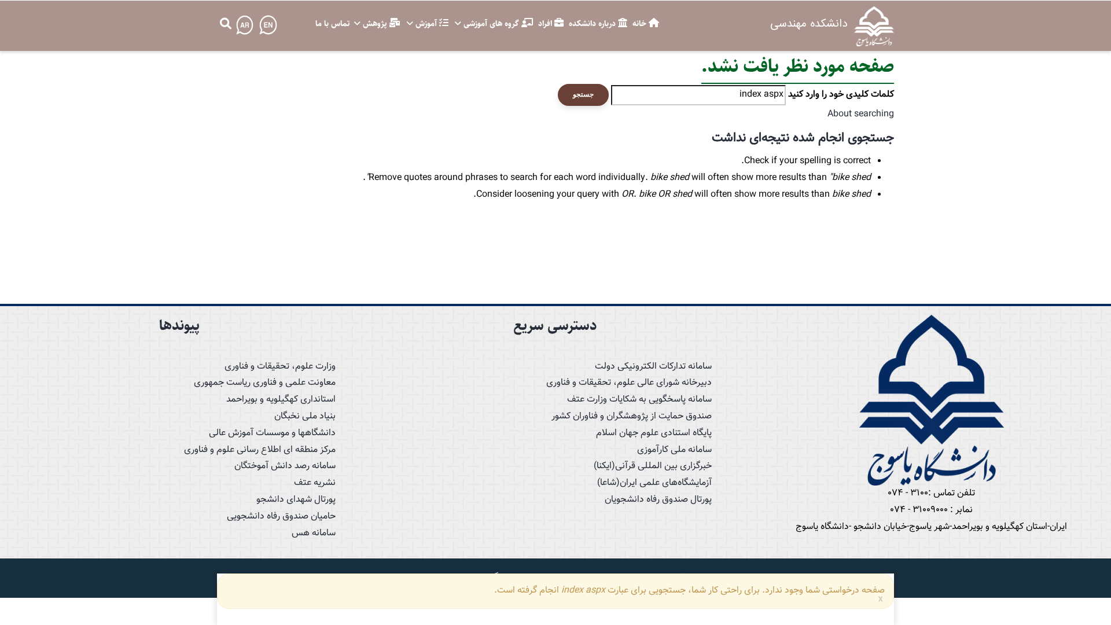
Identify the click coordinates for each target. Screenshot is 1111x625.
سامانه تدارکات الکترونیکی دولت (653, 366)
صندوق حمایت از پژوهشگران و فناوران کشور (631, 416)
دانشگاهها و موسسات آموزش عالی (272, 433)
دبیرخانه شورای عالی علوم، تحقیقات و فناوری (629, 383)
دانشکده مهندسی (808, 24)
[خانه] (874, 26)
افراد (546, 23)
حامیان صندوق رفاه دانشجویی (281, 516)
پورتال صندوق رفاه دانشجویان (658, 499)
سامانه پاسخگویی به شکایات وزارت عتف (639, 399)
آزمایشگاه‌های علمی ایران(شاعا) (654, 483)
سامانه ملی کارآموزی (674, 450)
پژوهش (374, 23)
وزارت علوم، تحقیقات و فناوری (280, 366)
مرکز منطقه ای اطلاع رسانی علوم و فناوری (260, 450)
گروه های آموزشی (491, 23)
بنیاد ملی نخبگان (305, 416)
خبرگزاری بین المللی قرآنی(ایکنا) (653, 466)
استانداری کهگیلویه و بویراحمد (281, 399)
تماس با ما (332, 23)
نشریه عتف (315, 483)
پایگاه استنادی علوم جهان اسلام (654, 433)
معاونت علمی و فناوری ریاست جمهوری (265, 383)
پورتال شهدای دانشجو (296, 499)
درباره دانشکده (593, 23)
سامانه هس (314, 533)
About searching (860, 114)
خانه (640, 23)
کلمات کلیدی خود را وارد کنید (841, 94)
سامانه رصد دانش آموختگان (285, 466)
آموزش (426, 23)
